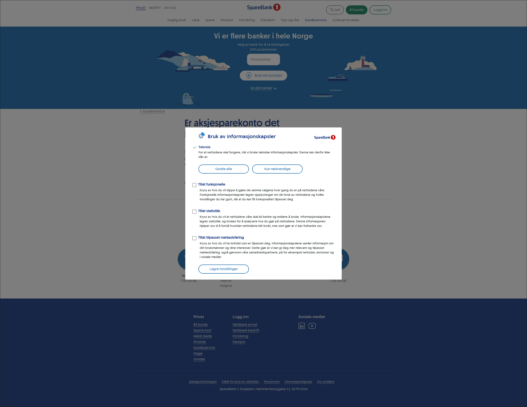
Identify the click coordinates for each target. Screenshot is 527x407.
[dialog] (263, 203)
